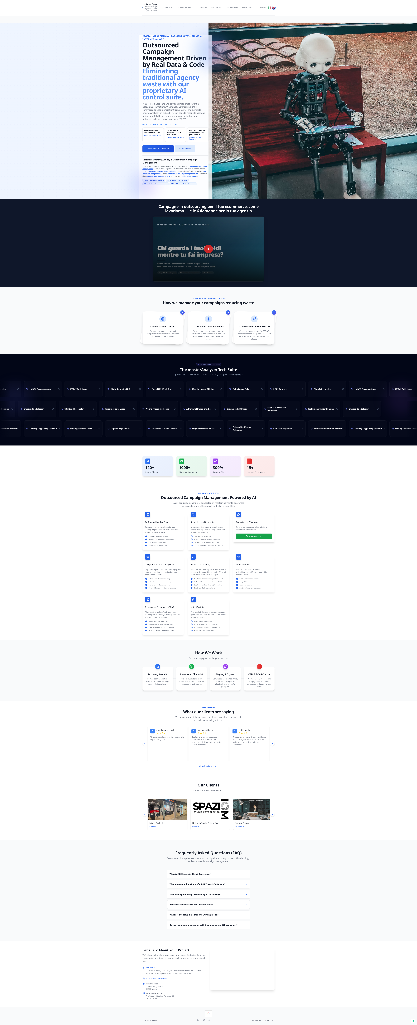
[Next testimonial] (272, 743)
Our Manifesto (201, 8)
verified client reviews (189, 176)
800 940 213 (151, 968)
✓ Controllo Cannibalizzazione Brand (155, 184)
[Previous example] (144, 814)
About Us (168, 8)
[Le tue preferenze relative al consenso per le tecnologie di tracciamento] (413, 1021)
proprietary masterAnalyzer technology (162, 171)
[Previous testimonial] (144, 743)
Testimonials (247, 8)
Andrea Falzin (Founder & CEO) (158, 176)
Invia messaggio (255, 536)
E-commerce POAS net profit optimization (182, 174)
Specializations (232, 8)
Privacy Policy (255, 1020)
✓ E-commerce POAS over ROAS (177, 180)
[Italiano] (269, 7)
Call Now (262, 8)
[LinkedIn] (198, 1020)
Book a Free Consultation (156, 978)
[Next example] (272, 814)
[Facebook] (204, 1020)
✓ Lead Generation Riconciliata (154, 180)
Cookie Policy (269, 1020)
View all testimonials (207, 766)
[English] (273, 7)
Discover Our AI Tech (156, 148)
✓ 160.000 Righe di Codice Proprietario (183, 184)
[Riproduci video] (208, 249)
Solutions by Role (184, 8)
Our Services (185, 148)
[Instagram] (209, 1020)
